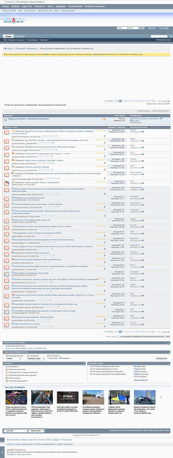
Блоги (56, 11)
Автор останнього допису (139, 127)
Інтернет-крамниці (95, 6)
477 (56, 136)
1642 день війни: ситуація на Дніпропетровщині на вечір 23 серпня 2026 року (67, 409)
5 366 (122, 139)
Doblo (21, 320)
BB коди (137, 367)
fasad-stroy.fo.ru (24, 207)
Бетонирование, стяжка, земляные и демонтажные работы (37, 233)
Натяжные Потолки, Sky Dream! (37, 253)
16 (53, 229)
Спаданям (65, 358)
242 (123, 172)
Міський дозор (68, 11)
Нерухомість (30, 11)
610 (123, 152)
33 (55, 242)
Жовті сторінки (9, 11)
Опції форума (32, 40)
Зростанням (53, 358)
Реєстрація (163, 28)
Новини (15, 6)
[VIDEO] (137, 374)
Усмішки (137, 369)
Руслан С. (22, 327)
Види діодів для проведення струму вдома (31, 273)
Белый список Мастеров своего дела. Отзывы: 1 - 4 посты (47, 154)
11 (146, 101)
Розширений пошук (163, 40)
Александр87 (23, 150)
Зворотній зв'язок (116, 430)
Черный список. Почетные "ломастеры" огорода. (44, 161)
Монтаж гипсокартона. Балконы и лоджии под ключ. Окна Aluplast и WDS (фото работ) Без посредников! (56, 280)
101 (153, 101)
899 (123, 265)
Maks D (21, 283)
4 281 (122, 188)
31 (52, 156)
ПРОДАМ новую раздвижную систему (29, 198)
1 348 (122, 294)
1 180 (122, 285)
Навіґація (43, 40)
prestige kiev (23, 313)
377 (123, 232)
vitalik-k (21, 292)
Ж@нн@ (22, 143)
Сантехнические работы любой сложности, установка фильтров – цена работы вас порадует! (51, 266)
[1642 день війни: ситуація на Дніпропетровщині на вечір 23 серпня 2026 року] (68, 406)
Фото (50, 6)
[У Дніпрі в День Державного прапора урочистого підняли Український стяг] (119, 406)
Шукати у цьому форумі (160, 111)
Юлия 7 (21, 269)
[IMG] (136, 372)
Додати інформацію (65, 444)
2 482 (122, 146)
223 (51, 282)
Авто (20, 11)
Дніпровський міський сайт (133, 430)
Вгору (167, 336)
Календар (11, 40)
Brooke (38, 348)
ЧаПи (5, 40)
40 (58, 307)
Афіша (5, 6)
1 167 (122, 245)
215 (59, 194)
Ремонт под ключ (25, 307)
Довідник (61, 6)
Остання (164, 101)
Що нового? (19, 36)
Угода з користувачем (156, 430)
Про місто (39, 6)
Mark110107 (23, 200)
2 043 (122, 203)
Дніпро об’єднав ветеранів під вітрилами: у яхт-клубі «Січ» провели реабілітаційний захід (144, 410)
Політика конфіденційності (45, 444)
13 (58, 178)
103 (57, 207)
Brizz (44, 348)
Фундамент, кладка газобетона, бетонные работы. (34, 317)
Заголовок (7, 127)
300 (123, 225)
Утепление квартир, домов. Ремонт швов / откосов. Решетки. (38, 204)
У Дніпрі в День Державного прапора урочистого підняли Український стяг (116, 410)
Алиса (21, 185)
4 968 (122, 159)
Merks (21, 301)
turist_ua (22, 170)
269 (52, 143)
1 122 (122, 258)
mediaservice (23, 216)
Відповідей (112, 127)
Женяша (24, 348)
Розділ (8, 36)
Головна (10, 440)
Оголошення (75, 6)
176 (123, 210)
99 (54, 255)
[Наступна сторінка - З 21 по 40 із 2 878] (159, 101)
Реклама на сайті (24, 455)
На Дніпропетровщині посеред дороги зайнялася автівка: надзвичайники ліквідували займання (93, 410)
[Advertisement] (86, 77)
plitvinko (21, 275)
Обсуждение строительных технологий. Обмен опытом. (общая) (50, 147)
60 (51, 291)
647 (123, 238)
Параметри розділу (143, 111)
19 (50, 235)
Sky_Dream (22, 256)
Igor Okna (22, 229)
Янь (12, 348)
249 (52, 163)
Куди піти (27, 6)
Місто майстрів (45, 11)
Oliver (17, 348)
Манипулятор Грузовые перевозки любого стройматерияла (37, 260)
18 (52, 169)
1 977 (122, 252)
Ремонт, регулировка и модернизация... (146, 119)
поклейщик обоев (25, 179)
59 (52, 249)
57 (48, 262)
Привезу (21, 222)
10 (143, 101)
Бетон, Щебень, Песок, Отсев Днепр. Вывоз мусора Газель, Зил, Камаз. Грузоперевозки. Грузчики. (53, 247)
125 (56, 149)
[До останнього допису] (143, 132)
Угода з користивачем (24, 444)
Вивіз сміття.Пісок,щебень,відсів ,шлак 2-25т (32, 220)
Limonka (21, 157)
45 (51, 269)
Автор (15, 127)
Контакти (10, 444)
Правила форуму (141, 380)
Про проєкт (11, 455)
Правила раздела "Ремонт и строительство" (42, 183)
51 (149, 101)
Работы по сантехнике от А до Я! (27, 324)
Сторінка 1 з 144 (112, 101)
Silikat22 (22, 250)
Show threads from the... (15, 356)
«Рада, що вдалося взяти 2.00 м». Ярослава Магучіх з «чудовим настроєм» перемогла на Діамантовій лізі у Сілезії (16, 411)
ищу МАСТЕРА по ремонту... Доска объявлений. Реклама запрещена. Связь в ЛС (57, 140)
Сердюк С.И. (23, 243)
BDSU (21, 236)
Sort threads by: (33, 356)
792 (123, 303)
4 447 (122, 278)
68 (50, 300)
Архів (146, 430)
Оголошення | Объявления (26, 49)
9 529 (122, 130)
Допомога (152, 28)
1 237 (122, 323)
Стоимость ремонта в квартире (37, 167)
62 (52, 326)
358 (123, 166)
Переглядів (121, 127)
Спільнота (20, 40)
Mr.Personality (23, 137)
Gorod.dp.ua (9, 2)
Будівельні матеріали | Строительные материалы (28, 119)
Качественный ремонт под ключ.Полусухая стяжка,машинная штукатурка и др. (46, 304)
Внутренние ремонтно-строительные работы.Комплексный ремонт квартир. (44, 240)
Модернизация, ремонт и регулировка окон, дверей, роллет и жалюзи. (43, 226)
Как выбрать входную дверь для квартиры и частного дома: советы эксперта (45, 311)
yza (20, 263)
